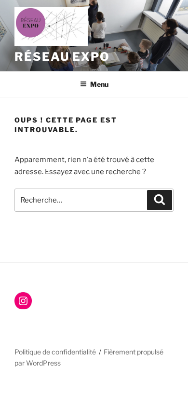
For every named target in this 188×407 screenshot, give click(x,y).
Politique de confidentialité (55, 352)
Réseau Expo (62, 57)
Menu (99, 84)
